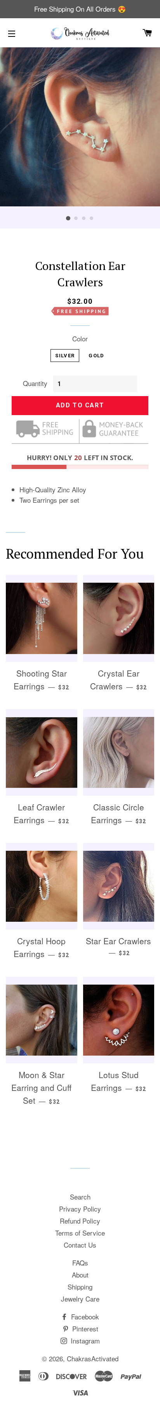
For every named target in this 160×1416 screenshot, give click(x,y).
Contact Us (80, 1245)
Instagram (84, 1340)
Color (80, 338)
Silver (65, 355)
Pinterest (84, 1328)
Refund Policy (80, 1221)
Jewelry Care (80, 1298)
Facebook (84, 1316)
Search (80, 1196)
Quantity (35, 383)
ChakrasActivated (92, 1358)
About (80, 1274)
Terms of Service (80, 1233)
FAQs (80, 1262)
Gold (96, 355)
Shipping (80, 1286)
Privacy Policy (80, 1208)
